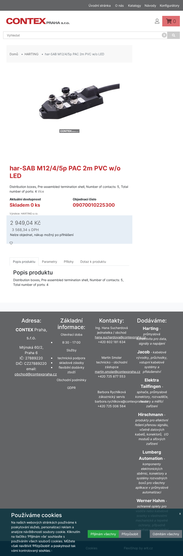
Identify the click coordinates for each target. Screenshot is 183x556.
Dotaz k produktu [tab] (93, 261)
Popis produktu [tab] (24, 261)
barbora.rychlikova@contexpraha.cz (121, 401)
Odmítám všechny (166, 534)
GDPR (71, 388)
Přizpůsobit (130, 534)
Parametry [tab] (49, 261)
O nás (119, 5)
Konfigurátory (169, 5)
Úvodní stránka (100, 5)
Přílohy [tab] (69, 261)
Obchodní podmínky (71, 380)
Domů (14, 54)
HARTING (31, 54)
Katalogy (134, 5)
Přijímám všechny (103, 534)
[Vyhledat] (173, 35)
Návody (150, 5)
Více (41, 191)
